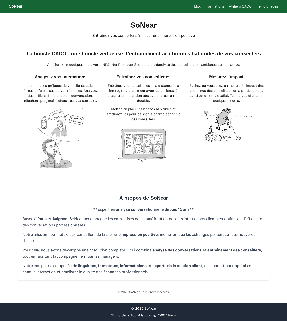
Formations (215, 6)
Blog (197, 6)
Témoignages (267, 6)
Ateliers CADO (240, 6)
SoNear (15, 6)
